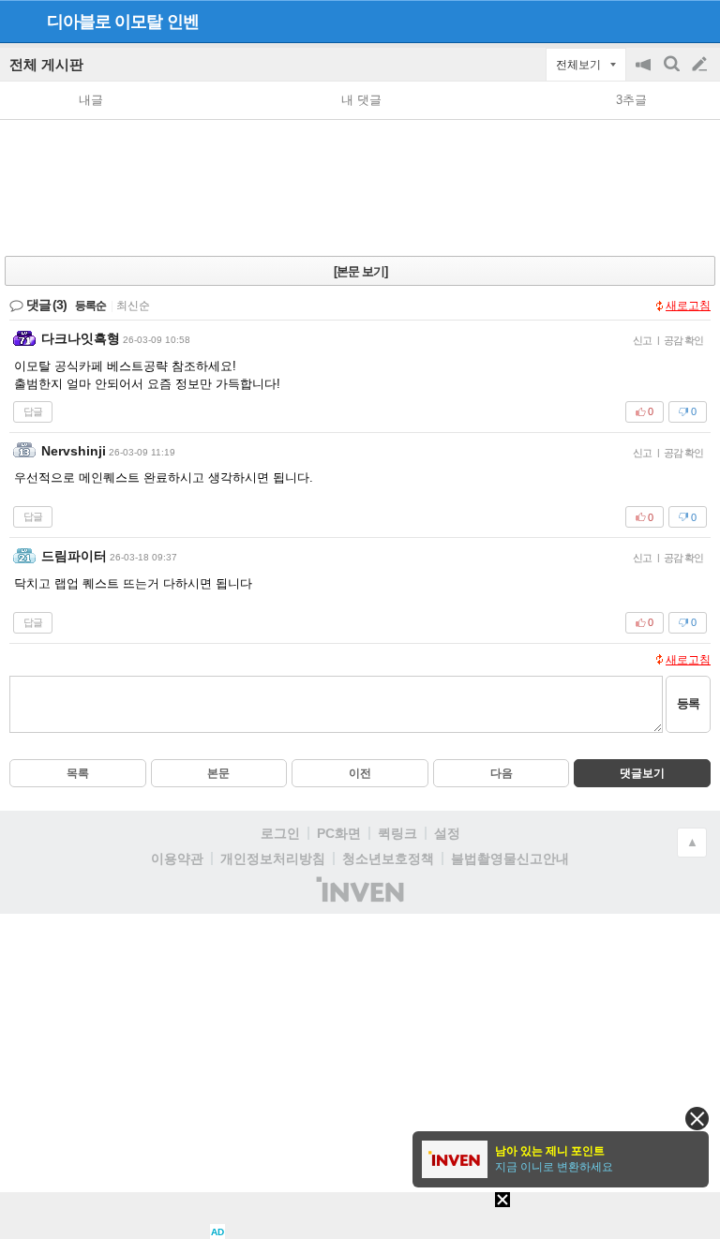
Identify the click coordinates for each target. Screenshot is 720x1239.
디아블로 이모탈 (104, 21)
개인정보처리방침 (272, 858)
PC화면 (339, 833)
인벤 (183, 21)
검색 (673, 73)
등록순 (90, 305)
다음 (501, 773)
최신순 (133, 305)
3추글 (631, 100)
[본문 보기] (360, 271)
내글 (91, 100)
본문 (218, 773)
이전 (360, 773)
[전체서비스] (698, 20)
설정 (447, 833)
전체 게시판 (46, 64)
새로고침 (688, 305)
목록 (78, 773)
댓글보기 (642, 773)
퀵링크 (397, 833)
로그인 (280, 833)
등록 (688, 703)
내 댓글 (361, 100)
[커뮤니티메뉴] (19, 21)
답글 (32, 411)
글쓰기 (701, 64)
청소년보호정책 (388, 858)
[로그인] (664, 20)
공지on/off (645, 73)
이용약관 (177, 858)
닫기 (697, 1118)
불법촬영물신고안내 (510, 858)
